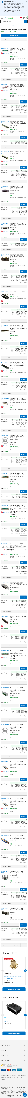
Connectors (9, 26)
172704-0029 (4, 84)
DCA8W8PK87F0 (5, 152)
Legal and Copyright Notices (18, 1075)
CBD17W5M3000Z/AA (5, 799)
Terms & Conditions (6, 1077)
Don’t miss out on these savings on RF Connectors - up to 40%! (13, 977)
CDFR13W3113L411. (5, 224)
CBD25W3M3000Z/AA (4, 762)
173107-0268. (4, 291)
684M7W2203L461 (5, 254)
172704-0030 (4, 48)
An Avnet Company (5, 1087)
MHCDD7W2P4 (5, 582)
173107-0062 (4, 362)
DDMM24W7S (4, 616)
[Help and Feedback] (25, 1095)
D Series (6, 1021)
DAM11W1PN (4, 543)
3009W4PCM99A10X (5, 725)
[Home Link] (12, 18)
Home (2, 26)
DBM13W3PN (4, 435)
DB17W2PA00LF (5, 650)
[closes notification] (26, 2)
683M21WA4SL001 (4, 326)
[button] (2, 18)
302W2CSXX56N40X (5, 872)
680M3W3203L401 (5, 187)
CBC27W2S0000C (5, 836)
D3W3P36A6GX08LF (5, 399)
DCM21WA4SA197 (5, 121)
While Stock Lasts (8, 980)
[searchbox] (12, 21)
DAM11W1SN (4, 473)
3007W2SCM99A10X (5, 688)
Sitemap (3, 1079)
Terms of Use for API (17, 1077)
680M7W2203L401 (5, 909)
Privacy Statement (5, 1075)
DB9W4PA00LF (5, 505)
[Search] (25, 21)
